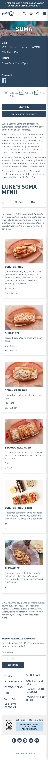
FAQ (6, 693)
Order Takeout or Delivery (24, 114)
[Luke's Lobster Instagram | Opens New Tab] (31, 740)
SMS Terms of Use (35, 682)
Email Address (7, 652)
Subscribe (13, 665)
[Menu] (44, 13)
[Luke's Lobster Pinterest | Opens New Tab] (25, 740)
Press (8, 675)
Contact (10, 698)
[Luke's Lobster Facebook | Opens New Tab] (14, 740)
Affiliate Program (10, 706)
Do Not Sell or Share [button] (35, 699)
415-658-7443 (10, 51)
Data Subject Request (35, 690)
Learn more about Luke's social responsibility (29, 726)
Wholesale (33, 675)
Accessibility (13, 681)
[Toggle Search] (24, 13)
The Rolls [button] (19, 202)
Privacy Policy (13, 687)
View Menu (24, 107)
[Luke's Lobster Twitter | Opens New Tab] (19, 740)
